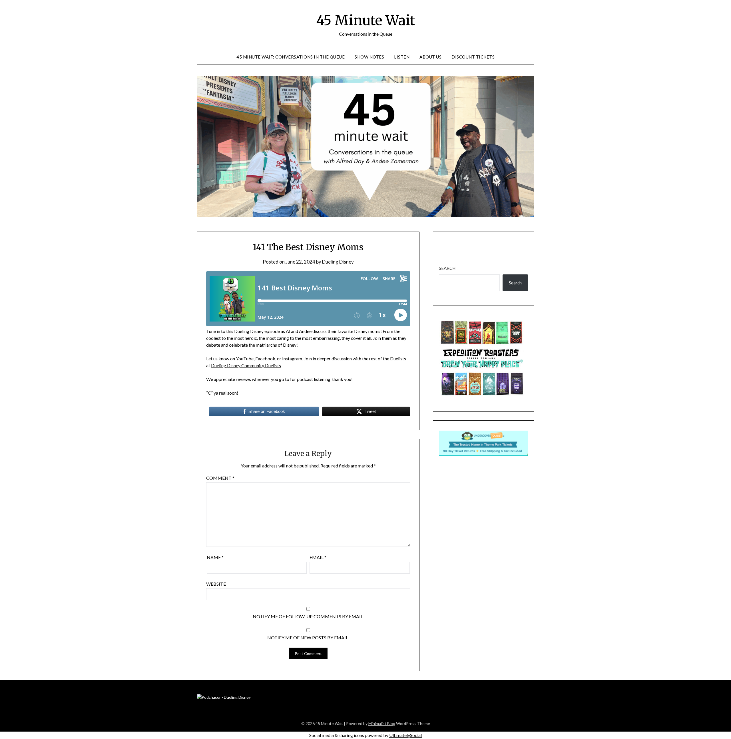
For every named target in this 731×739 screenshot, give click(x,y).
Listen (401, 56)
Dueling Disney (338, 262)
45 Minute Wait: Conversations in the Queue (290, 56)
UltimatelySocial (405, 735)
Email (318, 557)
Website (216, 584)
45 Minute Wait (365, 20)
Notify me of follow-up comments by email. (308, 616)
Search (447, 268)
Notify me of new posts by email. (308, 637)
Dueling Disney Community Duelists (246, 365)
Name (215, 557)
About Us (430, 56)
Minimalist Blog (381, 723)
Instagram (292, 358)
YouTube (245, 358)
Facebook (265, 358)
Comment (220, 478)
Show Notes (369, 56)
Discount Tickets (473, 56)
